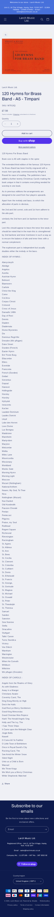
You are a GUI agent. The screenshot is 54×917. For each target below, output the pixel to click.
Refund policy (45, 901)
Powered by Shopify (30, 901)
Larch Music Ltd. (16, 901)
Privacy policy (12, 905)
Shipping (16, 114)
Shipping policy (28, 909)
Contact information (42, 905)
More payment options (27, 147)
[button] (5, 19)
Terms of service (26, 905)
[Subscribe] (46, 829)
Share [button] (7, 784)
